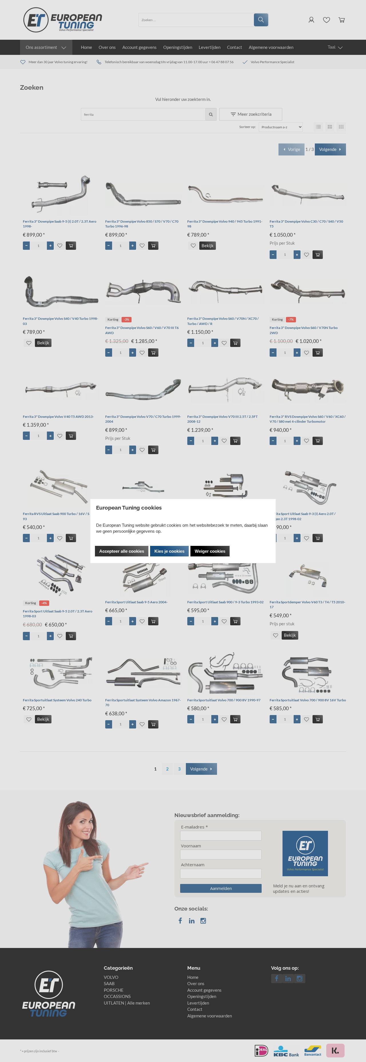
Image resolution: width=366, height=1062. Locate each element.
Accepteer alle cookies (121, 551)
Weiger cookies (210, 551)
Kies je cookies (169, 551)
